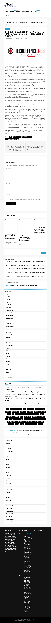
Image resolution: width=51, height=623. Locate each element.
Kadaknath (26, 419)
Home (6, 11)
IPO (10, 136)
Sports (7, 375)
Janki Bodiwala (41, 416)
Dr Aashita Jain (30, 411)
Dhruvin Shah (23, 411)
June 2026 (8, 299)
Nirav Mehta (43, 419)
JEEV (6, 419)
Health (7, 353)
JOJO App (20, 419)
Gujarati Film (16, 416)
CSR (7, 340)
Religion (8, 366)
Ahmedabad (9, 334)
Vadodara (27, 424)
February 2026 (9, 310)
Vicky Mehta (40, 424)
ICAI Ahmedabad (27, 416)
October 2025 (9, 320)
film (13, 414)
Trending (17, 424)
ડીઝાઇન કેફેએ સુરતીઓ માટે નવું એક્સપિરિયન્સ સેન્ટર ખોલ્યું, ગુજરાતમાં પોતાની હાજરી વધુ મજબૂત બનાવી (39, 230)
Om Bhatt (9, 421)
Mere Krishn (37, 419)
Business (34, 11)
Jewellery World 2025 (13, 419)
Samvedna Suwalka (20, 421)
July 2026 (8, 296)
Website (8, 194)
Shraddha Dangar (29, 421)
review (14, 421)
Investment (8, 356)
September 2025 (10, 323)
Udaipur (22, 424)
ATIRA (24, 409)
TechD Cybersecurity (26, 136)
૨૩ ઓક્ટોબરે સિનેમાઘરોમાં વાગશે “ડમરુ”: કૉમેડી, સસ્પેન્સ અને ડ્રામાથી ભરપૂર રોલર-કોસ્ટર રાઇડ (25, 265)
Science (18, 11)
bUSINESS (37, 409)
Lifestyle (31, 419)
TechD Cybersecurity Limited (12, 139)
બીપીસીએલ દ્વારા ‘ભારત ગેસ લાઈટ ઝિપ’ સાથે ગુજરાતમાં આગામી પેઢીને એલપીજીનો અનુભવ (25, 276)
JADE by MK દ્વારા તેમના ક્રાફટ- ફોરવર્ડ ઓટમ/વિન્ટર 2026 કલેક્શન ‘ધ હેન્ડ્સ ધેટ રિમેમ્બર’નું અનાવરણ (11, 237)
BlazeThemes (29, 620)
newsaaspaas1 (9, 38)
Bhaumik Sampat (30, 409)
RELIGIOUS (8, 369)
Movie (7, 358)
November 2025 (9, 318)
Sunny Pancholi (11, 424)
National (8, 361)
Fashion (12, 11)
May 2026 (8, 302)
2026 (8, 409)
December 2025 (9, 315)
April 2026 (8, 304)
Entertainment (9, 345)
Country (42, 409)
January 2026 (9, 312)
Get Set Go (24, 414)
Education (8, 342)
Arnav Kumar (19, 409)
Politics (7, 15)
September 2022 (10, 326)
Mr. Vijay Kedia (16, 136)
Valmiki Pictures (33, 424)
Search (7, 250)
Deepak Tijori (8, 411)
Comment (8, 168)
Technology (25, 11)
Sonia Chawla (36, 421)
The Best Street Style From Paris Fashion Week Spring (25, 285)
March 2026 (8, 307)
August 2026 (9, 294)
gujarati (42, 414)
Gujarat (7, 350)
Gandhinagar (18, 414)
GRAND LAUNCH (31, 414)
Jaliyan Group (34, 416)
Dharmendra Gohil (15, 411)
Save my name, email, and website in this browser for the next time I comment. (24, 199)
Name (8, 183)
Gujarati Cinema (9, 416)
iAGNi (21, 416)
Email (8, 189)
